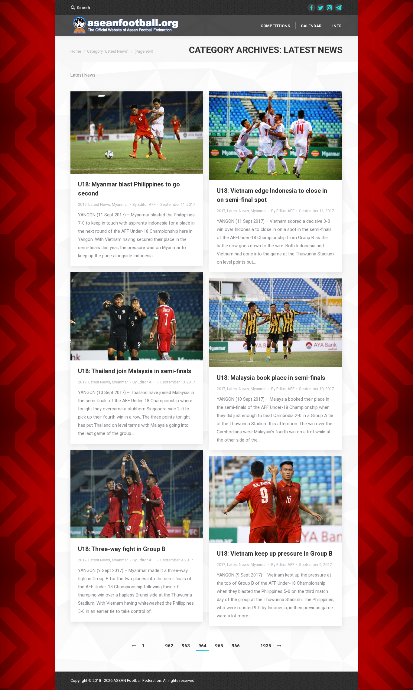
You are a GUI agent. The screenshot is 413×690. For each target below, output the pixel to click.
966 (236, 646)
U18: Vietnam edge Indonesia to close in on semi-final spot (272, 195)
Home (75, 51)
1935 (265, 646)
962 (169, 646)
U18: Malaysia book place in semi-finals (271, 377)
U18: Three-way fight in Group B (121, 549)
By (144, 204)
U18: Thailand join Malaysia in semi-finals (134, 371)
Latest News (99, 204)
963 (186, 646)
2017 (82, 204)
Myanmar (120, 204)
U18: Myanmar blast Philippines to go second (129, 189)
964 (202, 646)
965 (219, 646)
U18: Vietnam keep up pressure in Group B (275, 553)
